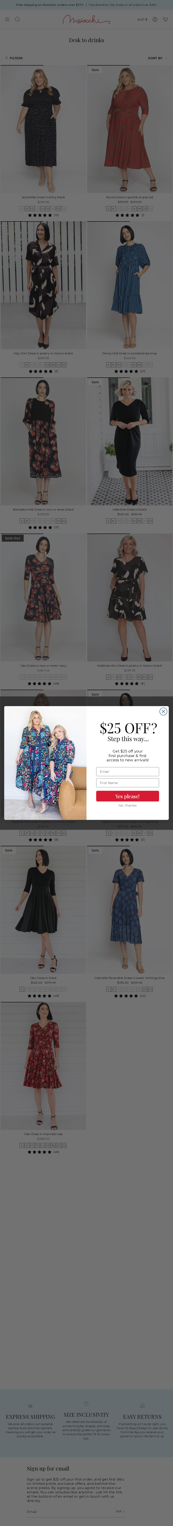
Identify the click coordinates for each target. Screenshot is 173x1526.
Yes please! (127, 796)
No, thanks (127, 805)
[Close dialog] (163, 711)
